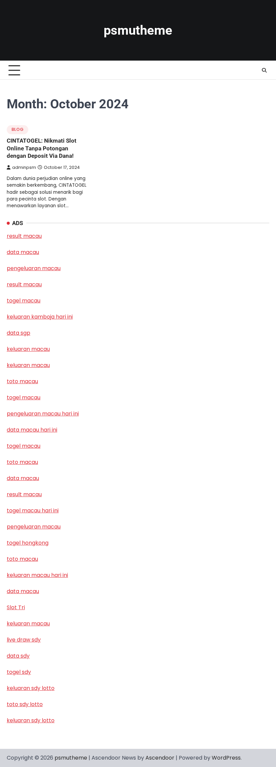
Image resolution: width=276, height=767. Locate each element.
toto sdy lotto (25, 704)
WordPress (226, 758)
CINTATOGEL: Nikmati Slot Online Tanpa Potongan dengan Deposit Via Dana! (41, 148)
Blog (17, 129)
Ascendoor (159, 758)
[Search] (264, 70)
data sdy (18, 656)
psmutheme (138, 30)
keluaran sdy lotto (31, 720)
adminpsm (24, 167)
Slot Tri (16, 607)
